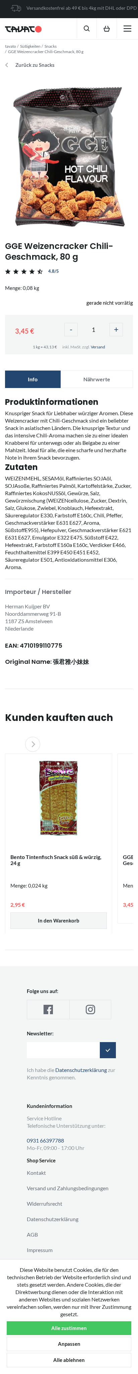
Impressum (40, 1250)
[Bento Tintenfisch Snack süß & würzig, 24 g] (58, 798)
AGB (32, 1234)
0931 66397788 (45, 1140)
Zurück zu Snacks (35, 65)
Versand (98, 346)
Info (33, 379)
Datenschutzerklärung (52, 1219)
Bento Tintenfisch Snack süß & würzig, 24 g (55, 860)
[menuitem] (86, 28)
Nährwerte (96, 379)
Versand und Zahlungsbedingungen (68, 1188)
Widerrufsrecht (44, 1203)
